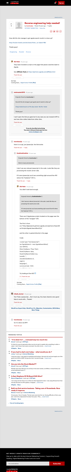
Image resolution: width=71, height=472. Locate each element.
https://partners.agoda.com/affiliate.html (41, 72)
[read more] (48, 346)
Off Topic (25, 342)
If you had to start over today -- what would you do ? (31, 352)
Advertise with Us (58, 17)
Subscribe (42, 28)
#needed (21, 52)
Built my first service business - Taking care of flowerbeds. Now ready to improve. (35, 389)
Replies (14, 348)
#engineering (13, 52)
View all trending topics (16, 403)
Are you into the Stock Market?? (23, 364)
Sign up (61, 3)
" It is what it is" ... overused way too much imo (29, 339)
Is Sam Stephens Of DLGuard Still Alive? (26, 376)
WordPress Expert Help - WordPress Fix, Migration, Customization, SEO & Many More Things (35, 309)
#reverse (28, 52)
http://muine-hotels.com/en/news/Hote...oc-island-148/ (27, 42)
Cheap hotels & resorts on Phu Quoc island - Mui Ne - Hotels (31, 107)
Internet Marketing (28, 354)
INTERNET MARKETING (31, 28)
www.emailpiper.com (35, 132)
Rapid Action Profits (28, 82)
